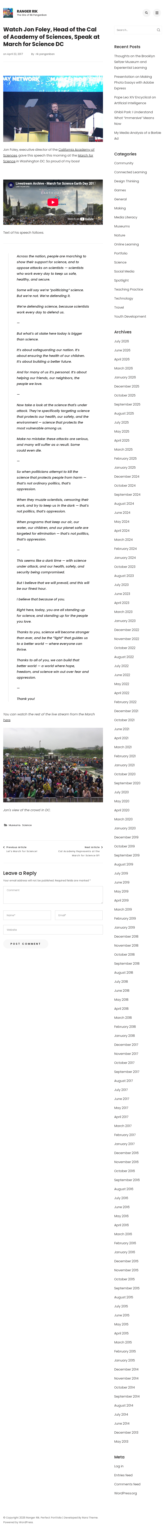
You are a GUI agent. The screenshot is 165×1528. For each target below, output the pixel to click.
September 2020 (127, 783)
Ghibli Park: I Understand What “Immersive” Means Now (134, 118)
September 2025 (127, 404)
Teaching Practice (128, 289)
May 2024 (121, 521)
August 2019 (123, 864)
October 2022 (124, 648)
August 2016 (123, 1189)
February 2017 (125, 1135)
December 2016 (126, 1153)
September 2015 (127, 1288)
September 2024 (127, 494)
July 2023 (121, 585)
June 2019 (121, 882)
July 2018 (121, 981)
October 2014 (124, 1387)
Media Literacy (125, 217)
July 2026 (121, 341)
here (6, 720)
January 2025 (125, 467)
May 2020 (121, 801)
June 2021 (121, 729)
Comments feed (127, 1484)
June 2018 (121, 990)
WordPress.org (125, 1493)
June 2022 (122, 675)
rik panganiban (45, 54)
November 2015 (126, 1270)
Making (120, 208)
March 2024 (123, 539)
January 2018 (124, 1035)
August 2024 (124, 503)
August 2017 (123, 1081)
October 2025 (125, 395)
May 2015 (121, 1324)
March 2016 (123, 1234)
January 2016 (124, 1252)
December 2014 (126, 1369)
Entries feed (123, 1475)
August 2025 (124, 413)
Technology (123, 298)
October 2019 (124, 846)
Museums (14, 825)
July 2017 (121, 1090)
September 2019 (127, 855)
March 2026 (123, 368)
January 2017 (124, 1144)
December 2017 (126, 1044)
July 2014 (121, 1414)
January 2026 (125, 377)
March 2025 (123, 449)
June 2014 (122, 1423)
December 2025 (126, 386)
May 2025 (121, 431)
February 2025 (125, 458)
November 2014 (126, 1378)
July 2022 (121, 666)
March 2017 (123, 1126)
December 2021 (126, 711)
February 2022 (125, 702)
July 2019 (121, 873)
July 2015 (121, 1306)
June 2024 (122, 512)
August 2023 (124, 575)
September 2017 (126, 1072)
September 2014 (127, 1396)
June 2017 (121, 1099)
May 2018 (121, 999)
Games (120, 190)
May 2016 (121, 1216)
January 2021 (124, 765)
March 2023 (123, 612)
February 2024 (125, 548)
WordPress (26, 1522)
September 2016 (127, 1180)
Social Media (124, 271)
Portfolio (120, 253)
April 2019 (121, 900)
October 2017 (124, 1062)
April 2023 (121, 603)
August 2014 (123, 1405)
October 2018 (124, 954)
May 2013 (121, 1441)
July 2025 (121, 422)
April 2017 (121, 1117)
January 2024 (125, 557)
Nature (119, 235)
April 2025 (121, 440)
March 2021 (123, 747)
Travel (119, 307)
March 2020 (123, 819)
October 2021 (124, 720)
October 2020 (125, 774)
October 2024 (125, 485)
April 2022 (121, 693)
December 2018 (126, 936)
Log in (119, 1466)
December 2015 (126, 1261)
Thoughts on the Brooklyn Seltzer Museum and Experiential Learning (134, 62)
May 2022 (121, 684)
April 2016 (121, 1225)
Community (123, 163)
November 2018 (126, 945)
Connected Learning (130, 172)
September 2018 (127, 963)
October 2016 (124, 1171)
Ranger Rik (27, 11)
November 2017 (126, 1053)
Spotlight (121, 280)
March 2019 (123, 909)
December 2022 (126, 630)
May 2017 (121, 1108)
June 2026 (122, 350)
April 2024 (122, 530)
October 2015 (124, 1279)
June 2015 (121, 1315)
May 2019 (121, 891)
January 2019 (124, 927)
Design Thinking (126, 181)
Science (27, 825)
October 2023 (124, 566)
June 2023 (122, 594)
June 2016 (122, 1207)
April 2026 (122, 359)
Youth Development (130, 316)
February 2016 (125, 1243)
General (120, 199)
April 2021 (121, 738)
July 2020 (121, 792)
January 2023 (125, 621)
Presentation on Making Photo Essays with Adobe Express (134, 82)
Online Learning (126, 244)
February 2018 (125, 1026)
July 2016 (121, 1198)
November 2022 (126, 639)
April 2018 (121, 1008)
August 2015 (123, 1297)
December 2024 (126, 476)
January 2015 (124, 1360)
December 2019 (126, 837)
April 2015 (121, 1333)
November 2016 (126, 1162)
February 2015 (125, 1351)
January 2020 (125, 828)
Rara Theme (90, 1517)
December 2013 (126, 1432)
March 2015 (123, 1342)
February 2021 (125, 756)
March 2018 (123, 1017)
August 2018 (123, 972)
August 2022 (124, 657)
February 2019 (125, 918)
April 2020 (121, 810)
